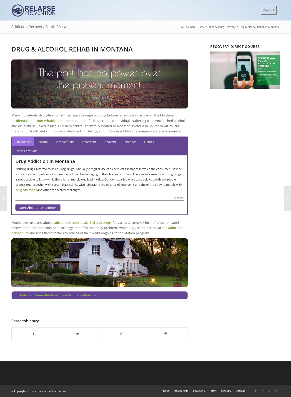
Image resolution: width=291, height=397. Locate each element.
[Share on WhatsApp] (122, 334)
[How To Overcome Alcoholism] (3, 198)
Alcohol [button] (43, 142)
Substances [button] (23, 142)
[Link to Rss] (269, 390)
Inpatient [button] (110, 142)
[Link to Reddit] (276, 390)
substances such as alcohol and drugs (82, 222)
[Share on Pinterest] (166, 334)
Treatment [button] (89, 142)
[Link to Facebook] (255, 390)
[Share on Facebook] (34, 334)
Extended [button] (130, 142)
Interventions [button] (65, 142)
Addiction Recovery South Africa (38, 26)
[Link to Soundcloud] (262, 390)
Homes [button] (149, 142)
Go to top (178, 197)
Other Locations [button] (26, 151)
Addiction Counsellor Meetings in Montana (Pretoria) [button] (58, 295)
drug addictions (26, 190)
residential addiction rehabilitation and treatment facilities (56, 121)
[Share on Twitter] (78, 334)
